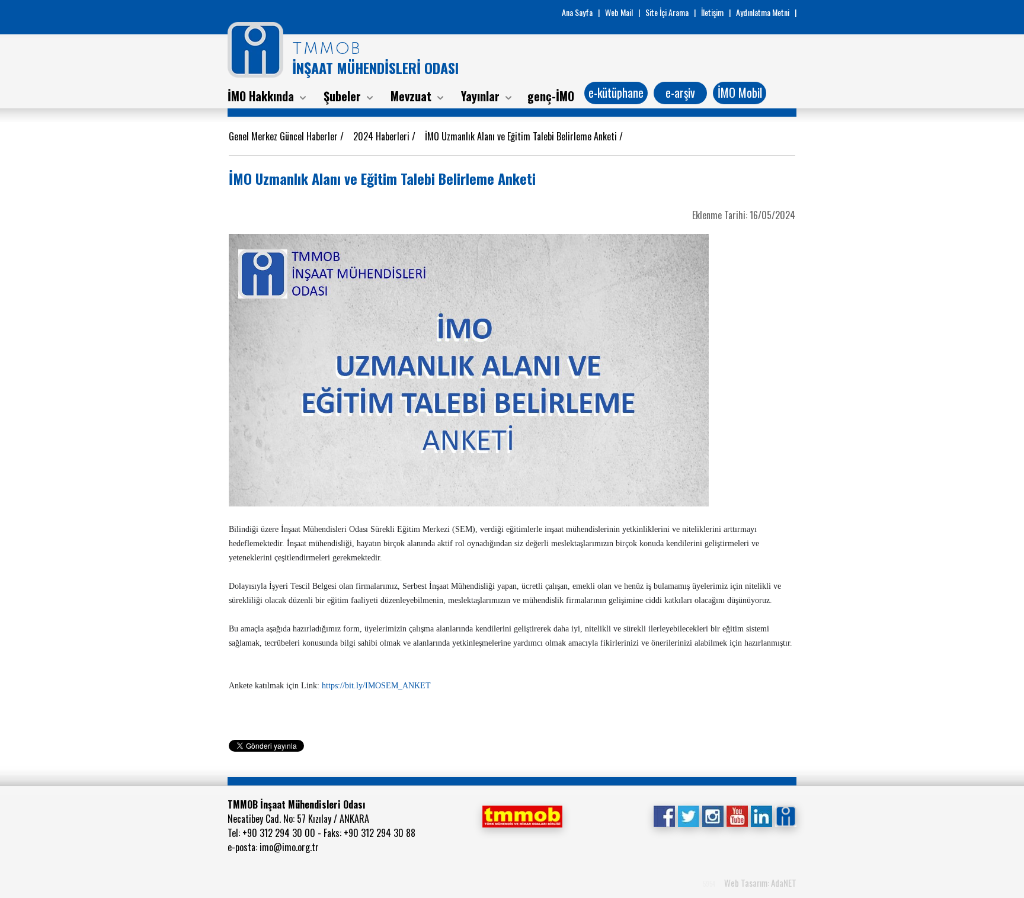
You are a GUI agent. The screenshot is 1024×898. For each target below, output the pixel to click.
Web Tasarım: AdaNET (760, 882)
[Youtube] (737, 815)
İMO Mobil (740, 92)
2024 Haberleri (382, 136)
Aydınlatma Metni (762, 12)
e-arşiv (680, 92)
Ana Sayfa (577, 12)
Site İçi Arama (667, 12)
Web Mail (619, 12)
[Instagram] (713, 815)
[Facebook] (664, 815)
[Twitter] (688, 815)
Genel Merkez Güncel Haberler (284, 136)
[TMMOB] (522, 815)
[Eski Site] (785, 815)
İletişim (712, 12)
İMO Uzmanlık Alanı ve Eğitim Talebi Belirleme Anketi (522, 136)
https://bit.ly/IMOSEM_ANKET (376, 685)
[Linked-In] (761, 815)
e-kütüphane (616, 92)
